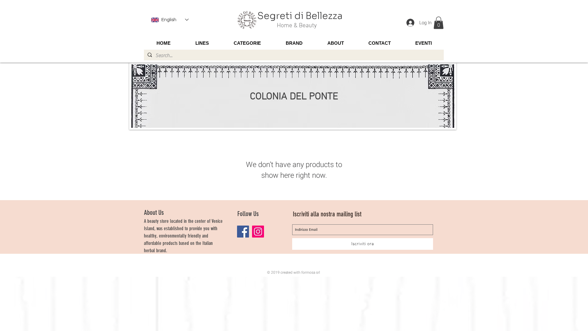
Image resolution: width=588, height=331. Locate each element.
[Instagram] (258, 232)
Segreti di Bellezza (300, 16)
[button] (438, 23)
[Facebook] (243, 232)
